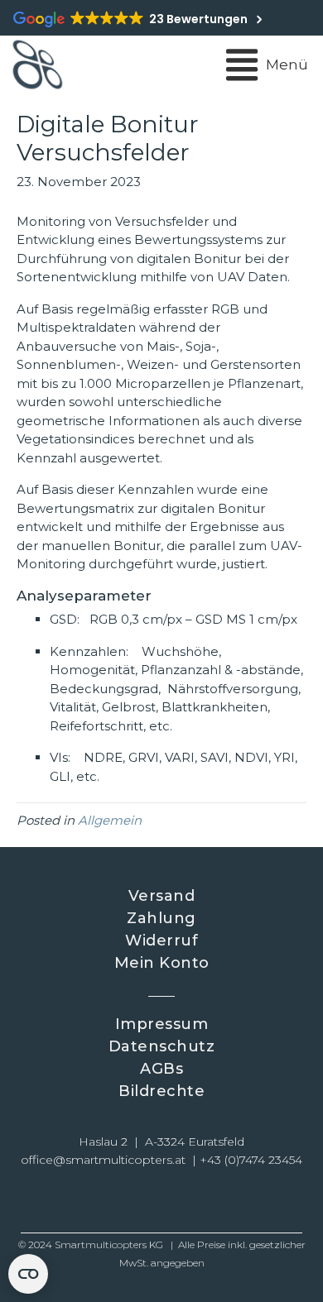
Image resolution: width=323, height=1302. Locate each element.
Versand (161, 896)
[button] (103, 1201)
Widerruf (161, 940)
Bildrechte (161, 1091)
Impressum (162, 1024)
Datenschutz (161, 1046)
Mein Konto (162, 963)
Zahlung (161, 918)
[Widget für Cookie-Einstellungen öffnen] (28, 1274)
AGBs (161, 1069)
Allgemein (110, 820)
